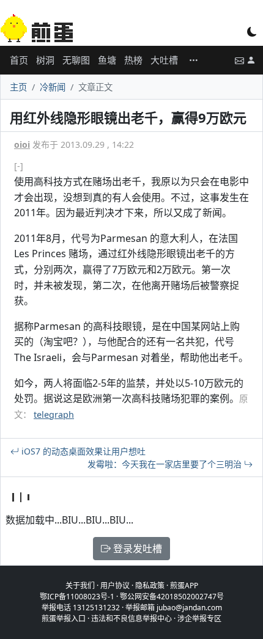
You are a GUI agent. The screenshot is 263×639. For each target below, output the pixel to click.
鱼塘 (107, 60)
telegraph (54, 414)
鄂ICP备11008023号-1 (77, 596)
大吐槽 (164, 60)
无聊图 (76, 60)
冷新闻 (52, 87)
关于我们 (80, 585)
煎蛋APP (184, 585)
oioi (22, 144)
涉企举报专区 (199, 618)
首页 (19, 60)
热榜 (133, 60)
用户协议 (115, 585)
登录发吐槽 (136, 548)
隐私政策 (150, 585)
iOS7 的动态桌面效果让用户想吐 (82, 451)
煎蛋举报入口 (64, 618)
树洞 (45, 60)
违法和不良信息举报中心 (131, 618)
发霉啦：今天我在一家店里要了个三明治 (165, 464)
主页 (18, 87)
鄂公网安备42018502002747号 (172, 596)
